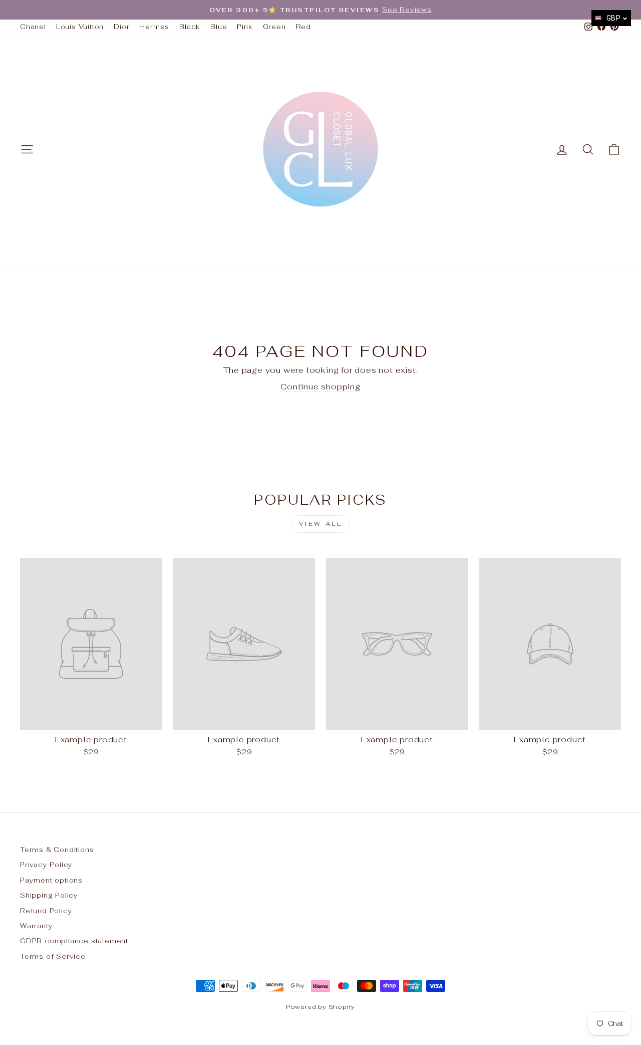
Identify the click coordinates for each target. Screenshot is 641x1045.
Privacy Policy (46, 864)
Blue (218, 26)
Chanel (33, 26)
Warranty (36, 925)
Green (274, 26)
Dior (121, 26)
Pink (244, 26)
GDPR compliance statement (74, 940)
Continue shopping (320, 386)
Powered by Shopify (320, 1007)
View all (321, 524)
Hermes (154, 26)
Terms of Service (53, 956)
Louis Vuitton (80, 26)
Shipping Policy (49, 895)
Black (189, 26)
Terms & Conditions (57, 849)
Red (303, 26)
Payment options (51, 880)
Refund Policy (46, 910)
